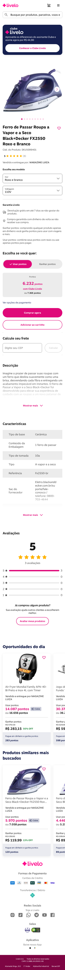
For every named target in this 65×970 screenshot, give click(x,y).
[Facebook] (52, 915)
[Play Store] (35, 948)
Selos (32, 924)
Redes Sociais (32, 905)
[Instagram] (12, 915)
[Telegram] (36, 915)
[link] (10, 5)
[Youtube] (44, 915)
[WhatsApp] (28, 915)
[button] (49, 5)
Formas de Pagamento (32, 873)
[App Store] (30, 948)
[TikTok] (20, 915)
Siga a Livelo (32, 910)
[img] (35, 930)
